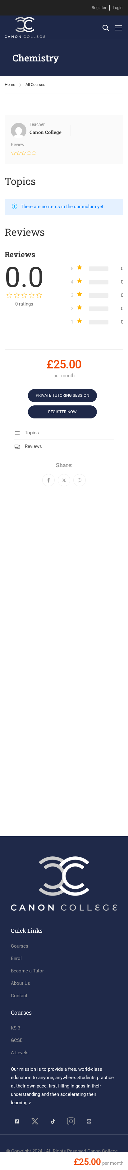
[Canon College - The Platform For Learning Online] (25, 27)
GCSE (17, 1040)
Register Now (62, 411)
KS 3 (15, 1028)
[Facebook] (48, 480)
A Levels (20, 1053)
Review (18, 144)
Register (99, 7)
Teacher (37, 124)
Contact (19, 995)
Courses (19, 946)
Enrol (16, 958)
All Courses (35, 84)
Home (10, 84)
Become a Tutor (27, 971)
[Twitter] (64, 480)
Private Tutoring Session (62, 395)
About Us (20, 983)
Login (117, 7)
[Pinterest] (79, 480)
